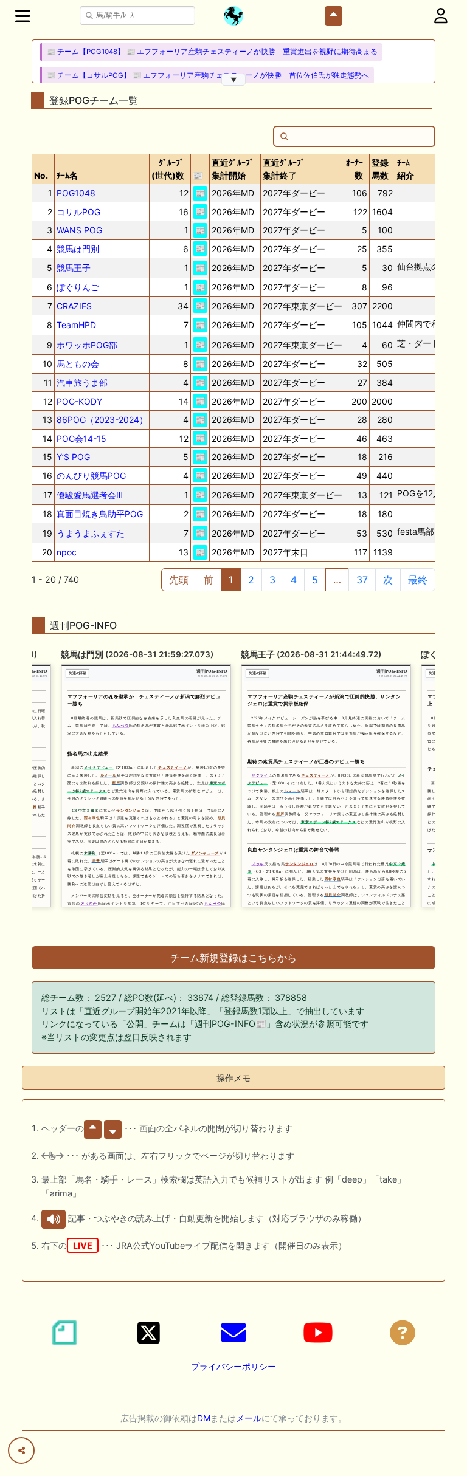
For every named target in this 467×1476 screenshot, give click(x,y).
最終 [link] (417, 580)
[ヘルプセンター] (402, 1332)
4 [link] (294, 580)
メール (248, 1418)
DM (203, 1418)
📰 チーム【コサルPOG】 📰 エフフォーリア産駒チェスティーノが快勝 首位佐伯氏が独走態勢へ (208, 75)
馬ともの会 (78, 364)
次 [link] (388, 580)
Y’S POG (73, 456)
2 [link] (251, 580)
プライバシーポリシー (233, 1366)
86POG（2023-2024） (102, 419)
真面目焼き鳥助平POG (100, 514)
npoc (67, 552)
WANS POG (79, 230)
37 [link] (362, 580)
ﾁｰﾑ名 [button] (67, 175)
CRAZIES (74, 306)
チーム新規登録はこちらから (233, 958)
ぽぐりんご (78, 287)
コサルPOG (78, 212)
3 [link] (272, 580)
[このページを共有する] (21, 1450)
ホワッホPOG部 (87, 345)
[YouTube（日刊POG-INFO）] (318, 1332)
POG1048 (76, 193)
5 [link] (315, 580)
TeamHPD (76, 325)
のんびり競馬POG (91, 475)
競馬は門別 (78, 249)
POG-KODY (79, 401)
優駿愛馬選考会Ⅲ (90, 495)
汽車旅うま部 (82, 382)
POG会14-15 (81, 438)
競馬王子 (74, 268)
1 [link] (231, 580)
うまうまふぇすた (91, 533)
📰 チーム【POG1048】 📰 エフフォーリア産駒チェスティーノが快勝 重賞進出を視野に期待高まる (212, 51)
